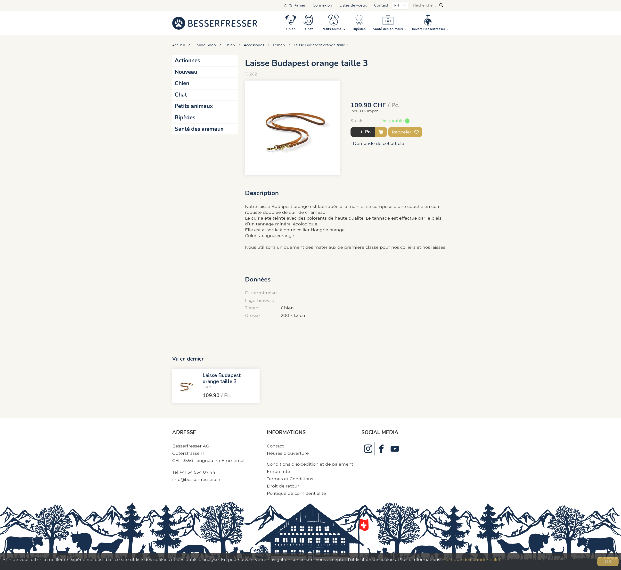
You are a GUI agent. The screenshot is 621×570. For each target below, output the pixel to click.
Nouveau (186, 72)
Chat (181, 95)
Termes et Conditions (290, 478)
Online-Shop (205, 45)
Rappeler (402, 131)
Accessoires (254, 45)
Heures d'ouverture (288, 453)
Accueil (178, 45)
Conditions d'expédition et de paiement (310, 464)
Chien (230, 45)
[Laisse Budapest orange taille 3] (185, 386)
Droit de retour (283, 485)
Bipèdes (185, 117)
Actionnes (187, 60)
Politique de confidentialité (296, 493)
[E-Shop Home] (214, 23)
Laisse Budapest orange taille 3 (321, 45)
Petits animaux (194, 106)
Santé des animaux (199, 129)
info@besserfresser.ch (196, 479)
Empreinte (278, 471)
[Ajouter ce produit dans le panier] (381, 132)
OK (608, 561)
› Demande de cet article (377, 143)
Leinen (279, 45)
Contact (381, 5)
